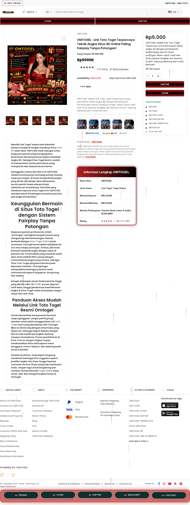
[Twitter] (175, 484)
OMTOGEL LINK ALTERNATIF (143, 436)
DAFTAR (142, 21)
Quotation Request (10, 410)
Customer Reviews (42, 410)
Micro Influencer (9, 441)
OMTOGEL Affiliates (42, 436)
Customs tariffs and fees (13, 431)
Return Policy (39, 415)
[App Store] (170, 406)
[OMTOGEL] (8, 12)
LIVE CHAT (171, 495)
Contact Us (125, 483)
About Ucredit (39, 431)
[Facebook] (159, 484)
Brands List (38, 405)
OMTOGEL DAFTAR (138, 415)
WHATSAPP (134, 495)
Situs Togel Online (39, 241)
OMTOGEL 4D (136, 431)
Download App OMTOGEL (45, 400)
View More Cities (138, 441)
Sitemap (4, 420)
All (47, 12)
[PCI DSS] (2, 475)
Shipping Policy (8, 436)
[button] (63, 38)
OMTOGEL (35, 284)
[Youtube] (169, 484)
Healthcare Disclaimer (12, 456)
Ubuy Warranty (8, 451)
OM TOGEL (134, 405)
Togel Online (46, 370)
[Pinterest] (180, 484)
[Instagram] (164, 484)
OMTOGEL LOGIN (138, 410)
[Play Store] (170, 414)
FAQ (34, 425)
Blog (34, 420)
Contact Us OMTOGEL (11, 405)
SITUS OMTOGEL (137, 425)
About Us (109, 483)
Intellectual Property (11, 415)
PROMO (23, 495)
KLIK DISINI (91, 157)
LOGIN (47, 21)
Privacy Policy (92, 483)
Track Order (6, 425)
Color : (85, 86)
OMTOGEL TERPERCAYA (141, 420)
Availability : (83, 78)
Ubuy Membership (9, 446)
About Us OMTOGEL (10, 400)
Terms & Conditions (69, 483)
